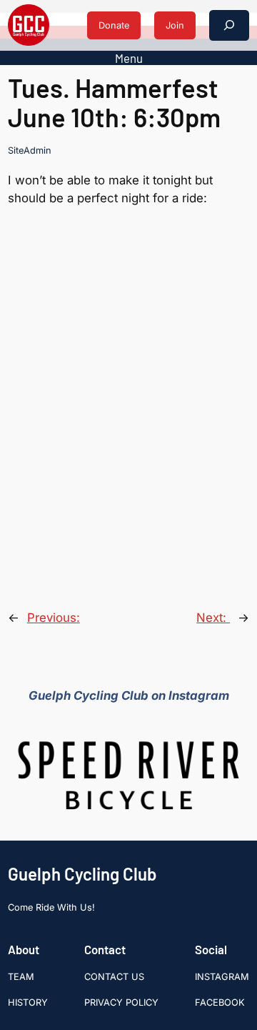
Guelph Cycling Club (82, 873)
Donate (114, 25)
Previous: (53, 617)
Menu (129, 58)
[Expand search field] (229, 25)
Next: (213, 617)
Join (175, 25)
